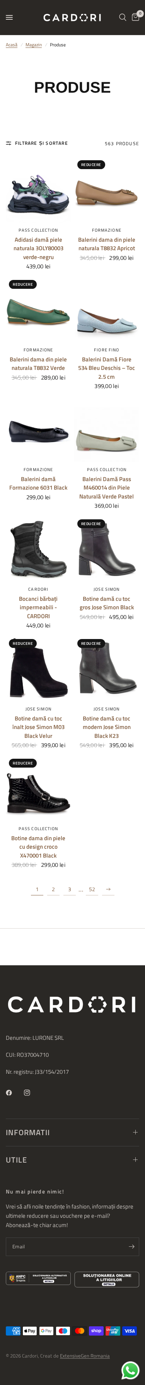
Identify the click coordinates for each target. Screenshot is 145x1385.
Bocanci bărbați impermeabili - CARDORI (38, 607)
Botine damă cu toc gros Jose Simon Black (107, 603)
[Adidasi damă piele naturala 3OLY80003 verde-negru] (38, 189)
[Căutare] (122, 17)
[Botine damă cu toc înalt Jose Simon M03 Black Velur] (38, 668)
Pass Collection (38, 230)
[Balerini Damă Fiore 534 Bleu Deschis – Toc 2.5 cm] (107, 309)
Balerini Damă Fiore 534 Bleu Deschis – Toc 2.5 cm (106, 368)
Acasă (11, 44)
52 (92, 889)
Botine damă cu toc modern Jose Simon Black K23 (107, 727)
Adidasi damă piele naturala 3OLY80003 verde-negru (38, 248)
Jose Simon (106, 589)
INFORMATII (28, 1132)
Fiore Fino (106, 350)
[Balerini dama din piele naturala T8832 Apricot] (107, 189)
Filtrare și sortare (41, 143)
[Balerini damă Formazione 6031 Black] (38, 429)
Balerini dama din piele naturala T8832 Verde (38, 364)
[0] (134, 17)
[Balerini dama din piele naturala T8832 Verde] (38, 309)
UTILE (16, 1160)
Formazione (106, 230)
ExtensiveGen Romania (85, 1356)
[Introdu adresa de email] (131, 1247)
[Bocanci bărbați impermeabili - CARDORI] (38, 548)
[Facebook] (14, 1092)
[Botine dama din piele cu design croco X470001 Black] (38, 788)
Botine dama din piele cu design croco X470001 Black (38, 847)
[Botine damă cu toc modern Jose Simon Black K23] (107, 668)
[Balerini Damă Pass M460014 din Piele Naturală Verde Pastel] (107, 429)
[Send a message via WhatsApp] (130, 1370)
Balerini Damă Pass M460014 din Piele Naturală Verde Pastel (106, 488)
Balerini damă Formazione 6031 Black (38, 483)
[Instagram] (32, 1092)
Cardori (38, 589)
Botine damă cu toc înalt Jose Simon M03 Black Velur (38, 727)
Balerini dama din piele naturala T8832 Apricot (106, 244)
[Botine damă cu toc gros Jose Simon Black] (107, 548)
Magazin (34, 44)
